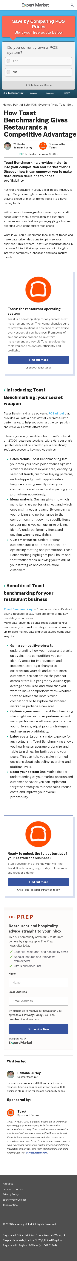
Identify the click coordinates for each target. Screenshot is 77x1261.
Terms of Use (10, 1205)
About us (8, 1183)
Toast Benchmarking (18, 609)
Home (7, 104)
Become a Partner (13, 1189)
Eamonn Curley (22, 147)
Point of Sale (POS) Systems (31, 104)
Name (12, 973)
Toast (53, 147)
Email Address (18, 992)
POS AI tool (56, 413)
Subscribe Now (38, 1029)
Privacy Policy (33, 1015)
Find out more (38, 359)
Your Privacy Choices (15, 1199)
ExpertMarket (35, 5)
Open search (72, 5)
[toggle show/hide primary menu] (5, 5)
